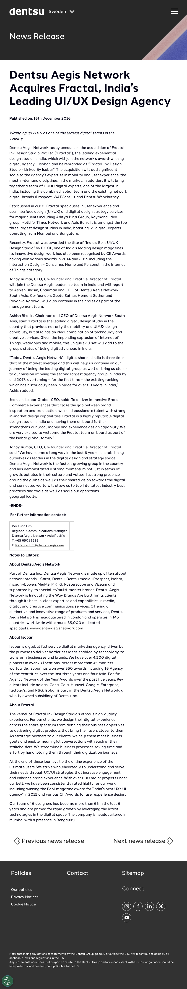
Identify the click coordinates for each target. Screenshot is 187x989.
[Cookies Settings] (7, 981)
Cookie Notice (23, 904)
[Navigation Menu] (174, 11)
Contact (77, 873)
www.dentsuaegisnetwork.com (56, 628)
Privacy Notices (25, 897)
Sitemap (133, 873)
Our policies (21, 890)
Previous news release (52, 841)
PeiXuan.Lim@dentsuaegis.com (39, 545)
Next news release (140, 841)
